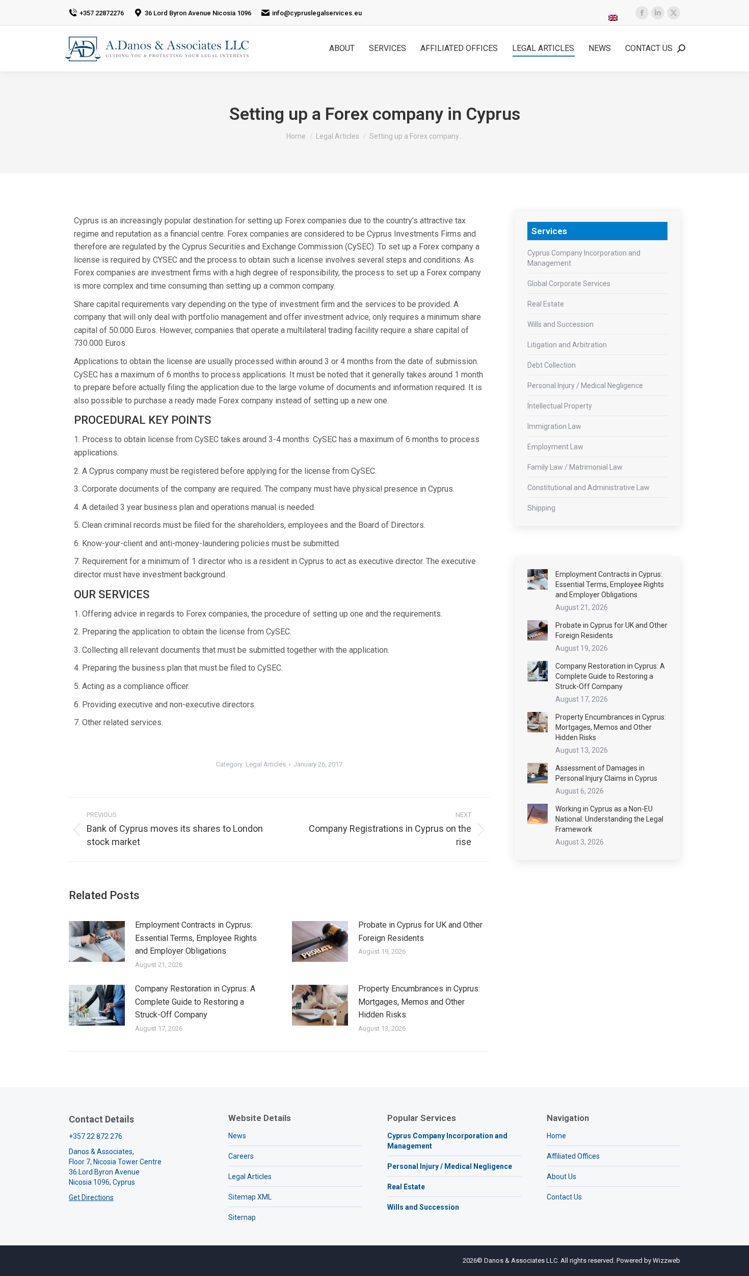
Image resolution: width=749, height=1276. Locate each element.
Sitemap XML (250, 1197)
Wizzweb (666, 1260)
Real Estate (545, 304)
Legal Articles (266, 764)
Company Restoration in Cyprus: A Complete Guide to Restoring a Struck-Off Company (195, 1001)
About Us (561, 1176)
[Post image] (97, 941)
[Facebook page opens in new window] (642, 12)
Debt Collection (551, 365)
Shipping (541, 508)
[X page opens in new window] (673, 12)
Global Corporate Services (568, 283)
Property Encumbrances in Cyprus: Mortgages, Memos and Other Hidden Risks (419, 1001)
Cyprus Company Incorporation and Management (583, 258)
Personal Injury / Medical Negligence (585, 385)
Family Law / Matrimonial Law (575, 467)
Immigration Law (554, 426)
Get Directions (91, 1197)
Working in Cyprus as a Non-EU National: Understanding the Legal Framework (609, 819)
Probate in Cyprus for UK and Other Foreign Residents (420, 931)
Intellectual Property (559, 406)
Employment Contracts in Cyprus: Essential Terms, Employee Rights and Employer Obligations (196, 938)
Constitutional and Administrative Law (588, 487)
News (237, 1136)
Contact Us (564, 1197)
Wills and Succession (560, 324)
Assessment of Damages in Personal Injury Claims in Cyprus (606, 773)
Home (556, 1136)
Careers (241, 1156)
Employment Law (555, 447)
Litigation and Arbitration (567, 345)
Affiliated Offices (573, 1156)
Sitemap (242, 1217)
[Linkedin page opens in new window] (657, 12)
